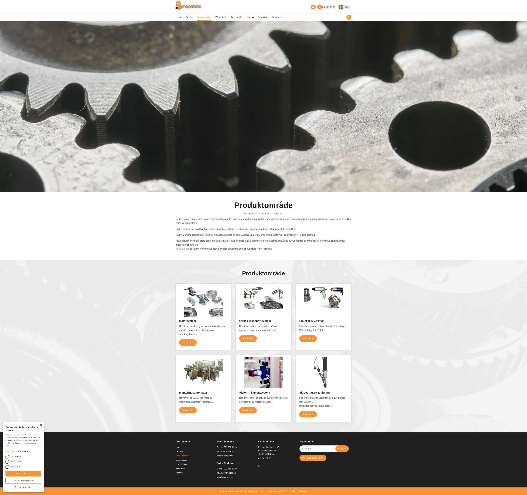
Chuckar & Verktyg (311, 320)
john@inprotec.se (225, 477)
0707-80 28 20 (229, 473)
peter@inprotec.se (225, 456)
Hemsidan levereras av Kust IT (273, 491)
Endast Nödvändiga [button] (23, 481)
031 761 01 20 (230, 469)
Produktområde (183, 456)
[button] (346, 7)
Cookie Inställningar (298, 491)
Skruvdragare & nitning (314, 392)
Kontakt (179, 473)
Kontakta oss (182, 248)
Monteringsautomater (193, 392)
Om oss (179, 451)
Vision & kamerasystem (254, 392)
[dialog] (23, 457)
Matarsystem (187, 320)
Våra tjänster (181, 460)
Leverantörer (181, 464)
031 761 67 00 (328, 7)
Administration (251, 491)
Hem (178, 447)
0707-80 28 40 (229, 451)
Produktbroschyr (314, 458)
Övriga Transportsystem (255, 320)
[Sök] (178, 3)
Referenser (181, 468)
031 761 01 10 (230, 447)
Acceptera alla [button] (23, 474)
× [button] (41, 425)
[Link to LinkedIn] (313, 7)
